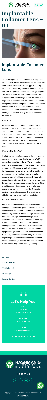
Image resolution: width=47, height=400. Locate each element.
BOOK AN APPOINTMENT (23, 336)
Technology (6, 273)
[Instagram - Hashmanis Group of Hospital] (21, 380)
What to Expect (8, 268)
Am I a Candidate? (9, 262)
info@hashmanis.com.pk (23, 330)
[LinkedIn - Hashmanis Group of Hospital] (26, 380)
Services (5, 257)
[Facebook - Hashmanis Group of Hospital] (15, 380)
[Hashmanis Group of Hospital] (19, 5)
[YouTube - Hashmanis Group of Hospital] (31, 380)
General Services (9, 279)
